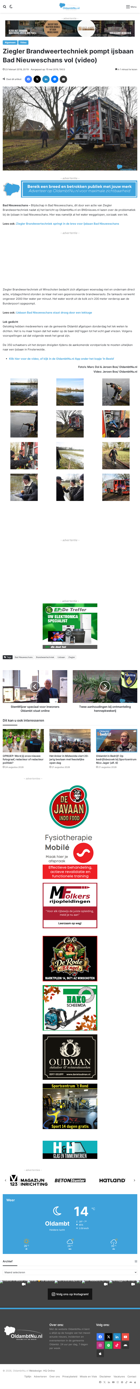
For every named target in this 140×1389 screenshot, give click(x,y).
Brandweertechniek (45, 657)
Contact (131, 1376)
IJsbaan (61, 657)
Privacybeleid (69, 1376)
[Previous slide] (5, 1180)
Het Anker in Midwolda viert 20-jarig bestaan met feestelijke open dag (69, 759)
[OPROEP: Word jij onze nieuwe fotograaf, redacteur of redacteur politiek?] (23, 740)
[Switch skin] (11, 8)
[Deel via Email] (63, 79)
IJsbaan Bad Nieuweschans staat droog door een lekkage (53, 312)
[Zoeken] (4, 8)
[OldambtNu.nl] (69, 6)
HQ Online (49, 1370)
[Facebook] (28, 79)
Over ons (54, 1376)
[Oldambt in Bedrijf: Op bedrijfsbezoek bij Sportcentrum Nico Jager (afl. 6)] (116, 740)
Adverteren (40, 1376)
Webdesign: (36, 1370)
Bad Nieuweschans (24, 657)
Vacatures (119, 1376)
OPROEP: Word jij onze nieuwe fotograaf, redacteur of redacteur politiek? (23, 759)
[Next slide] (134, 1180)
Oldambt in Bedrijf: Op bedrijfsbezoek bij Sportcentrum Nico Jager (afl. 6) (116, 759)
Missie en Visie (88, 1376)
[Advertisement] (70, 260)
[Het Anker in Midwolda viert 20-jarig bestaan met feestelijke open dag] (70, 740)
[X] (37, 79)
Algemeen (10, 42)
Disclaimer (105, 1376)
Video (23, 42)
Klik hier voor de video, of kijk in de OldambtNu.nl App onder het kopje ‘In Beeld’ (61, 358)
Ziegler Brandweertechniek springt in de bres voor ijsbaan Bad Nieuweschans (67, 223)
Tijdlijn (27, 1376)
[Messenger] (54, 79)
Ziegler (71, 657)
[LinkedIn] (46, 79)
